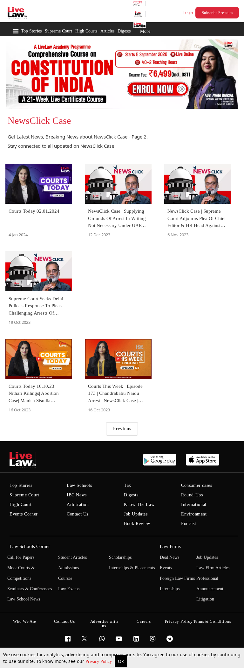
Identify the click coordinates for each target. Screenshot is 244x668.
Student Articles (72, 557)
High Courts (86, 31)
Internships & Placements (132, 567)
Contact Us (77, 514)
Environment (194, 514)
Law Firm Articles (212, 567)
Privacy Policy (99, 661)
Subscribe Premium (217, 13)
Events (166, 567)
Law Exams (68, 588)
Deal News (169, 557)
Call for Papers (20, 557)
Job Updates (136, 514)
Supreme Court (58, 31)
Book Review (137, 523)
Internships (170, 588)
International (194, 504)
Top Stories (31, 31)
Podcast (188, 523)
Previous (122, 428)
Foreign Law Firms (177, 578)
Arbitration (78, 504)
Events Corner (24, 514)
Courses (65, 578)
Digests (124, 31)
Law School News (23, 599)
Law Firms (170, 546)
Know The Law (139, 504)
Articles (107, 31)
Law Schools (79, 485)
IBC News (77, 495)
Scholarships (120, 557)
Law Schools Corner (30, 546)
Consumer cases (196, 485)
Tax (127, 485)
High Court (21, 504)
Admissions (68, 567)
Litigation (205, 599)
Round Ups (192, 495)
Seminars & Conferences (29, 588)
